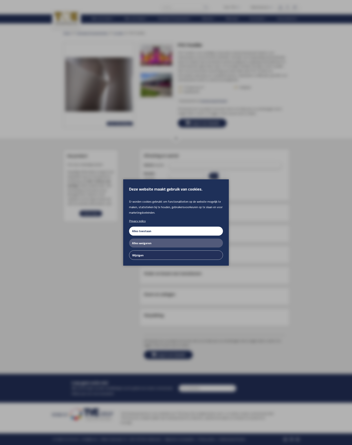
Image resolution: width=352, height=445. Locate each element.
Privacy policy (137, 221)
